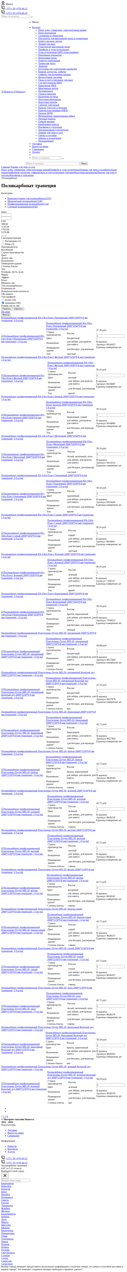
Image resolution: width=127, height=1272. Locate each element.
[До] (5, 235)
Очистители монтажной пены (54, 46)
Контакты (12, 1149)
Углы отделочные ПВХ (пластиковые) (58, 52)
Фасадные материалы (49, 99)
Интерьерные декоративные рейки (56, 116)
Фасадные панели (47, 102)
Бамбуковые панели (48, 124)
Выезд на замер (15, 1133)
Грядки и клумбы (47, 135)
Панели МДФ (45, 113)
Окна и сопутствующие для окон (55, 80)
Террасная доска (46, 63)
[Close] (5, 1176)
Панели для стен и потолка (52, 107)
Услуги (11, 1151)
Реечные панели (46, 118)
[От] (2, 235)
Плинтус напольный (49, 60)
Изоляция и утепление (50, 127)
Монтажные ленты (48, 88)
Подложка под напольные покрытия (57, 69)
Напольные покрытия (49, 55)
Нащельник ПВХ (47, 85)
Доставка (12, 1130)
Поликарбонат (46, 141)
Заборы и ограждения (49, 138)
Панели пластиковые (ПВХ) (53, 110)
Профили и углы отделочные (53, 49)
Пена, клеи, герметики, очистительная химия (62, 30)
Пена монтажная (47, 33)
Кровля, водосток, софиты (52, 71)
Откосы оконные (47, 94)
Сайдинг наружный (48, 105)
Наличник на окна (48, 96)
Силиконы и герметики (50, 35)
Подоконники (45, 91)
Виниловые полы (47, 58)
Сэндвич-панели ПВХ (50, 82)
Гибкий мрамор (46, 121)
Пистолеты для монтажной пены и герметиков (63, 38)
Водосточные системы (50, 77)
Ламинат (43, 66)
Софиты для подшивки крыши (54, 74)
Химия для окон (46, 44)
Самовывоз (13, 1135)
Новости (12, 1146)
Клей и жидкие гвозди (50, 41)
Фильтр (5, 315)
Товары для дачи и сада (50, 132)
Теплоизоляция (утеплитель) (53, 130)
